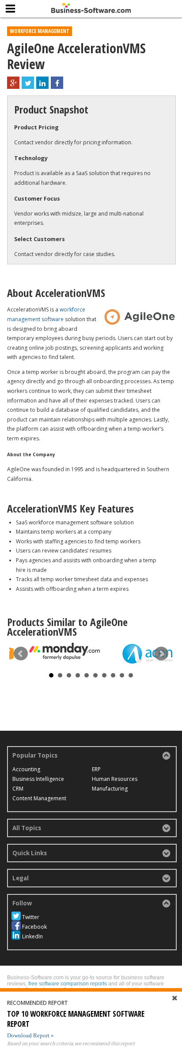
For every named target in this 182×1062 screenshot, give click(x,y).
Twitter (30, 917)
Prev (21, 654)
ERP (96, 769)
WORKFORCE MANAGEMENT (39, 31)
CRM (17, 788)
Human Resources (114, 779)
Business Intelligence (38, 779)
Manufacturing (110, 788)
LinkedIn (32, 936)
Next (161, 654)
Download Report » (30, 1035)
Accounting (26, 769)
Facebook (34, 926)
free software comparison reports (67, 984)
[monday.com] (64, 651)
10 (131, 675)
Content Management (39, 798)
